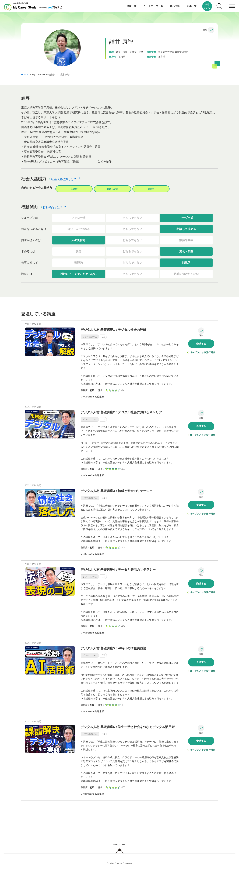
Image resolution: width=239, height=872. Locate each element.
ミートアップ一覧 (153, 6)
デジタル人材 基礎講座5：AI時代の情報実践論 (113, 648)
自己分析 (175, 6)
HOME (24, 74)
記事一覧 (192, 6)
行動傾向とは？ (52, 207)
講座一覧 (131, 6)
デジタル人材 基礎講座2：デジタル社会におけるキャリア (121, 412)
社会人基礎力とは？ (63, 179)
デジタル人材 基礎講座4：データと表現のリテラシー (118, 569)
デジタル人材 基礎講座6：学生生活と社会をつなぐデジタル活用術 (128, 727)
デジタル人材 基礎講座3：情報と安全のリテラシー (117, 491)
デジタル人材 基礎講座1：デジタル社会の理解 (113, 329)
